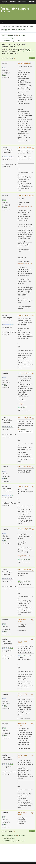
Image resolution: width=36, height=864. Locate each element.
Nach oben (4, 831)
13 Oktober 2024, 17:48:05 (24, 466)
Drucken (32, 58)
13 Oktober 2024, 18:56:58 (24, 529)
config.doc (21, 404)
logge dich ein (8, 29)
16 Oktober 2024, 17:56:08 (22, 724)
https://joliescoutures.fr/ (25, 206)
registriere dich (20, 29)
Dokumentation (22, 1)
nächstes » (30, 51)
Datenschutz (31, 1)
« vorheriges (21, 51)
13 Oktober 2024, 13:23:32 (24, 373)
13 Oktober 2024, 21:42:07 (22, 695)
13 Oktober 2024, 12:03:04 (24, 315)
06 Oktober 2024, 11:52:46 (24, 63)
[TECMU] (3, 162)
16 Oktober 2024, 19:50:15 (22, 813)
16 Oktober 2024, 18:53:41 (22, 756)
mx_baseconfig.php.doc (27, 655)
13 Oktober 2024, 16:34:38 (24, 418)
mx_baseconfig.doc (24, 556)
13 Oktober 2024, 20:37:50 (22, 642)
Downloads (13, 1)
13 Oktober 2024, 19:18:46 (24, 569)
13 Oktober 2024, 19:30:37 (22, 620)
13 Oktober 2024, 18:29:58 (24, 486)
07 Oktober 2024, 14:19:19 (24, 147)
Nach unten (4, 58)
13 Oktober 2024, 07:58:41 (24, 195)
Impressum (5, 3)
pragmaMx (4, 1)
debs (6, 63)
